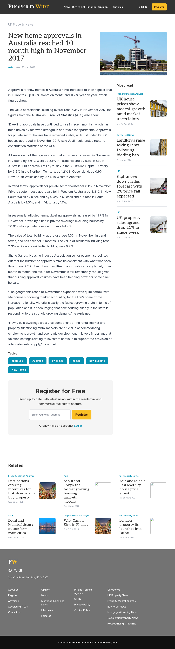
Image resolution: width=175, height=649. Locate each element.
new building (97, 360)
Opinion (103, 6)
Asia (11, 67)
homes (76, 360)
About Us (13, 589)
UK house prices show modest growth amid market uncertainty (131, 109)
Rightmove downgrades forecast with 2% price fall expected (129, 186)
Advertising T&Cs (18, 606)
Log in (143, 6)
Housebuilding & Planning (121, 623)
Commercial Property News (122, 617)
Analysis (118, 6)
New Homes (19, 369)
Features (46, 615)
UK (118, 171)
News (67, 6)
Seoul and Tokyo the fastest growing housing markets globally (76, 491)
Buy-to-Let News (125, 135)
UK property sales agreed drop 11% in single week (128, 225)
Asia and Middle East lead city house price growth (132, 487)
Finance (92, 6)
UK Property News (20, 24)
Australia (37, 360)
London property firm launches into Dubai (130, 527)
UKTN (77, 598)
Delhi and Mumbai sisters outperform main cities (20, 527)
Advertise (13, 600)
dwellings (58, 360)
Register (159, 6)
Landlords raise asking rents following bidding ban (131, 148)
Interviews (47, 610)
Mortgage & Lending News (122, 612)
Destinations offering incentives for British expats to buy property (21, 489)
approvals (18, 360)
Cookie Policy (82, 610)
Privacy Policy (82, 604)
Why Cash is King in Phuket (76, 523)
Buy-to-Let (78, 6)
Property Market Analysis (130, 93)
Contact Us (14, 612)
